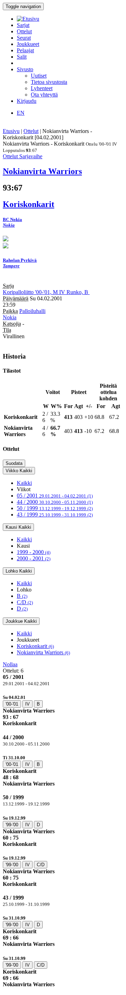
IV (27, 704)
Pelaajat (25, 50)
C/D (25, 602)
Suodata (14, 463)
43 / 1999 (55, 514)
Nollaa (10, 664)
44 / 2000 (55, 502)
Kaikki (24, 483)
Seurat (24, 38)
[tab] (63, 710)
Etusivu (11, 131)
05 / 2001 (55, 496)
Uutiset (39, 76)
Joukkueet (28, 44)
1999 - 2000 (33, 552)
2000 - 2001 (33, 558)
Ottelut (24, 31)
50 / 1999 (55, 508)
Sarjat (23, 25)
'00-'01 (12, 704)
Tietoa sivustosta (49, 82)
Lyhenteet (41, 88)
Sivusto (25, 69)
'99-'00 (12, 824)
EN (20, 113)
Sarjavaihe (30, 156)
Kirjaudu (26, 101)
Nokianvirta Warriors (43, 652)
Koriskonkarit (35, 646)
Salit (22, 57)
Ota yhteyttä (44, 95)
